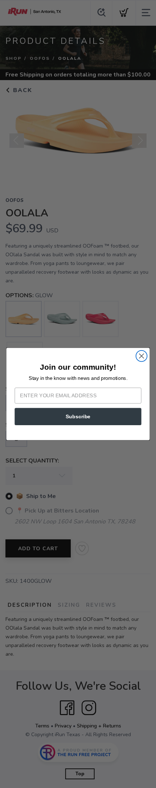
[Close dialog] (141, 356)
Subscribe (78, 416)
